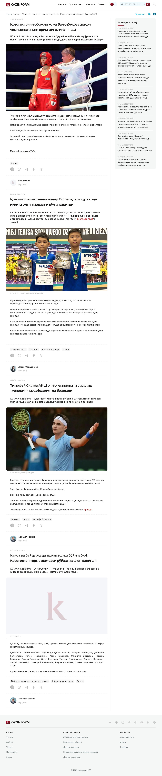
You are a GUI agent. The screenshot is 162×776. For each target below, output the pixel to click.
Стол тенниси (18, 349)
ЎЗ (148, 4)
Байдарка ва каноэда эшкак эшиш (29, 687)
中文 (139, 4)
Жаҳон (9, 763)
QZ (126, 4)
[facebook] (129, 729)
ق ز (143, 4)
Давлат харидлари (71, 763)
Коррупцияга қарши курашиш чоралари (80, 758)
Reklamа (124, 753)
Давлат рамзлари (71, 753)
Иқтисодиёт (12, 758)
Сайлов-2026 (91, 14)
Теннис (15, 519)
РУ (130, 4)
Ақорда (17, 14)
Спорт (14, 163)
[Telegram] (27, 170)
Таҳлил (102, 4)
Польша (33, 349)
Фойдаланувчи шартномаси (75, 743)
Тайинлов (26, 14)
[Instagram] (12, 170)
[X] (41, 170)
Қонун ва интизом (50, 14)
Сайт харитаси (127, 743)
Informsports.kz (85, 219)
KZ (122, 4)
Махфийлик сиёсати (72, 748)
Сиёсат (9, 748)
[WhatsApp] (19, 170)
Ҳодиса (36, 14)
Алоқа (123, 748)
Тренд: (9, 14)
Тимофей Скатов (42, 519)
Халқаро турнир (50, 349)
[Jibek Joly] (141, 14)
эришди (88, 509)
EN (134, 4)
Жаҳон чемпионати (62, 687)
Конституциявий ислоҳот (71, 14)
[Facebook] (34, 170)
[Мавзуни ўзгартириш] (113, 4)
